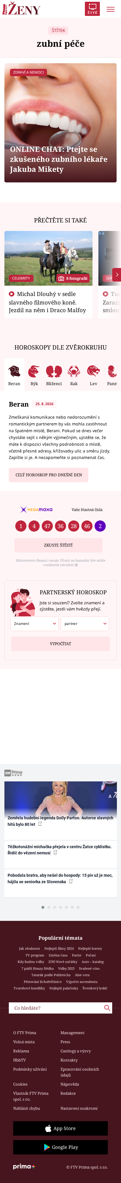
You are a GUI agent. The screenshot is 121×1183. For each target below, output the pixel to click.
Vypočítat (60, 643)
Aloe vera (82, 975)
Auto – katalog (93, 961)
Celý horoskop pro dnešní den (49, 474)
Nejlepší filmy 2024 (59, 948)
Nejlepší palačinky (63, 988)
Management (72, 1032)
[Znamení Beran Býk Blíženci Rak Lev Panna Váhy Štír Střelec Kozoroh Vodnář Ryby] (34, 623)
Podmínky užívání (30, 1069)
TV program (35, 955)
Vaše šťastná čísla (87, 509)
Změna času (58, 955)
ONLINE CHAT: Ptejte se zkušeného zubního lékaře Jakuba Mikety (58, 159)
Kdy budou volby (31, 961)
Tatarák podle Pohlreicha (50, 975)
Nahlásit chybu (26, 1108)
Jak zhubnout (29, 948)
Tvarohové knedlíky (29, 988)
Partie (76, 955)
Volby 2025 (66, 968)
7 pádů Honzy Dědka (37, 968)
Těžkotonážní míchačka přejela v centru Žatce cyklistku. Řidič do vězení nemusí (60, 849)
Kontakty (69, 1060)
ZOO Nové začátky (62, 961)
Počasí (91, 955)
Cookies (20, 1084)
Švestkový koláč (95, 988)
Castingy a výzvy (75, 1051)
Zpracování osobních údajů (79, 1072)
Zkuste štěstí (58, 545)
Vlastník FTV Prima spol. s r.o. (30, 1096)
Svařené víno (89, 968)
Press (65, 1041)
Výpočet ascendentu (82, 981)
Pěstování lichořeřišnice (43, 981)
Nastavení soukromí (79, 1108)
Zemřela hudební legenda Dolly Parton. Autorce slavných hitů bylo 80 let (60, 821)
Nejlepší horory (90, 948)
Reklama (21, 1051)
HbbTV (19, 1060)
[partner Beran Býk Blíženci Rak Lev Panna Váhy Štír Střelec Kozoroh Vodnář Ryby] (85, 623)
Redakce (68, 1093)
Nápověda (69, 1084)
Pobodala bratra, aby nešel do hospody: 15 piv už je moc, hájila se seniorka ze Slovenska (60, 878)
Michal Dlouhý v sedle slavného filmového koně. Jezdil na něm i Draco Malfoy (47, 302)
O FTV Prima (24, 1032)
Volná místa (24, 1041)
